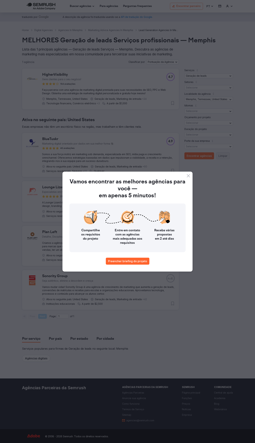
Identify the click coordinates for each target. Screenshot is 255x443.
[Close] (188, 176)
